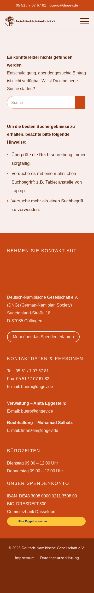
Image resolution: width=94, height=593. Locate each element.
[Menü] (82, 21)
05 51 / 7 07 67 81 (31, 5)
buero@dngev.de (64, 5)
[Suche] (71, 21)
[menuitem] (31, 5)
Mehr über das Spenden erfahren (43, 336)
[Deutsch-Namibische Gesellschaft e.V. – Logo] (30, 21)
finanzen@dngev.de (39, 430)
